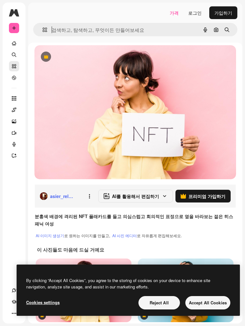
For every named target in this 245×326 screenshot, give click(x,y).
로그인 (195, 13)
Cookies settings (43, 302)
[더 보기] (14, 313)
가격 (174, 13)
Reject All (159, 303)
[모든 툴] (14, 98)
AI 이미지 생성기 (50, 235)
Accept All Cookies (208, 303)
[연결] (14, 290)
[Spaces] (14, 110)
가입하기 (223, 13)
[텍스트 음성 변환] (14, 144)
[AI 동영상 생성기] (14, 133)
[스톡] (14, 66)
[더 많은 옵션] (89, 196)
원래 (71, 57)
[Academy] (14, 302)
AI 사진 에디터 (124, 235)
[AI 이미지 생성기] (14, 121)
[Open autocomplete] (42, 29)
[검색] (14, 55)
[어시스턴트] (14, 156)
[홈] (14, 43)
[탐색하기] (14, 78)
